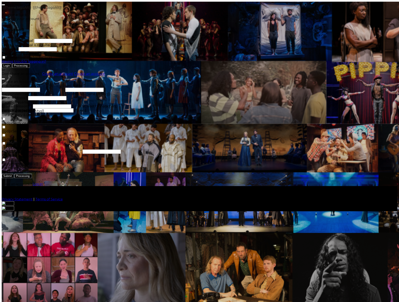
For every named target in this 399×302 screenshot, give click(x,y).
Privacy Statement (17, 199)
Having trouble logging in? (24, 61)
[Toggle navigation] (3, 4)
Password (10, 49)
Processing (21, 65)
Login (6, 65)
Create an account (57, 74)
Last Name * (75, 86)
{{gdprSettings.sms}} (18, 147)
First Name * (12, 86)
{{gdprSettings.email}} (20, 123)
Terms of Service (49, 199)
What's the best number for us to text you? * (44, 151)
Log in (38, 184)
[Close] (3, 79)
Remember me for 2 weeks (29, 58)
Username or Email (17, 41)
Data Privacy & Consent (21, 115)
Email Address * (14, 98)
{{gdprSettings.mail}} (19, 139)
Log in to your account (20, 19)
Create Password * (17, 106)
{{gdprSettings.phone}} (21, 131)
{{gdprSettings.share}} (20, 164)
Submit (7, 176)
